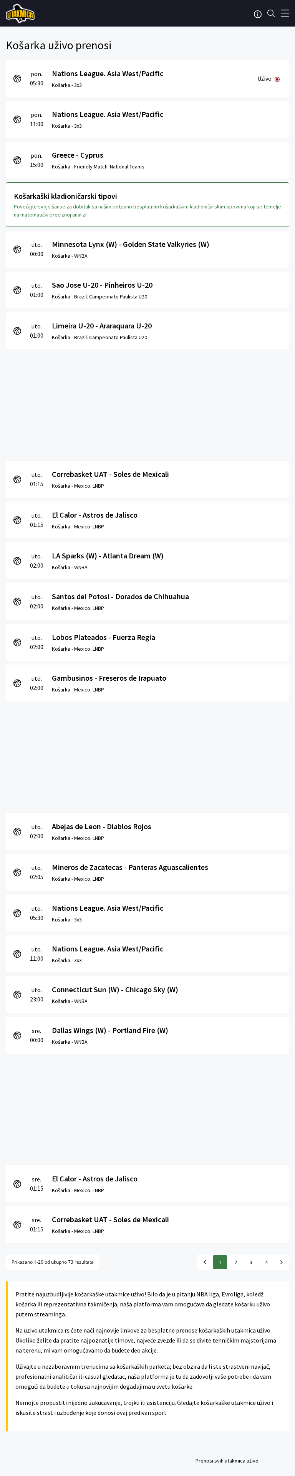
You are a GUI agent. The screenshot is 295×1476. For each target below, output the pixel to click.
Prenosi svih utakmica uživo (227, 1460)
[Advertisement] (147, 403)
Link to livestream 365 (21, 13)
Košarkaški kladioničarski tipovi (65, 196)
